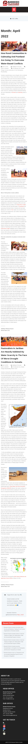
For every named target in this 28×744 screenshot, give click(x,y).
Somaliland (21, 206)
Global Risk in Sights (5, 228)
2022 (13, 18)
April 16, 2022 (5, 66)
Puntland (14, 92)
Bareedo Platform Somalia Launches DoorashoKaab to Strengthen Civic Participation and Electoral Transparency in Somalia (14, 648)
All (13, 68)
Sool (12, 209)
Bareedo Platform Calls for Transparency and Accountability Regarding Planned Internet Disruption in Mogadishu (14, 654)
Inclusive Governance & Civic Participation (14, 70)
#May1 (20, 607)
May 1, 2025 (20, 614)
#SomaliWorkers (15, 607)
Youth (16, 368)
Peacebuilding (4, 71)
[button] (14, 9)
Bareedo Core (17, 68)
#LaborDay (9, 607)
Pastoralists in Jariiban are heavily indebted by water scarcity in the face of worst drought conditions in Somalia (14, 355)
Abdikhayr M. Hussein (16, 66)
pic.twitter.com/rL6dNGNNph (13, 609)
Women (12, 368)
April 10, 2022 (5, 365)
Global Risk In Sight (21, 204)
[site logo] (11, 3)
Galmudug (20, 92)
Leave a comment (5, 68)
